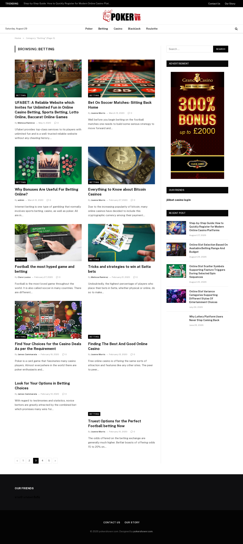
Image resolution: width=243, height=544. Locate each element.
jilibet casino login (179, 199)
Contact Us (214, 3)
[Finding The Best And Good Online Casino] (121, 320)
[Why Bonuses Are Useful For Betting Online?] (48, 165)
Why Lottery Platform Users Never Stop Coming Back (206, 318)
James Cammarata (27, 354)
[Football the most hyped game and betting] (48, 243)
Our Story (230, 3)
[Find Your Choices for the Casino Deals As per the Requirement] (48, 320)
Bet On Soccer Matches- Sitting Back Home (120, 105)
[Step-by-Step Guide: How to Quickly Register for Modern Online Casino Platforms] (176, 228)
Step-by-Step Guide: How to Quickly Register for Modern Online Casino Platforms (206, 227)
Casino (118, 28)
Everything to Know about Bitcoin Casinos (117, 191)
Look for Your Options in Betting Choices (42, 385)
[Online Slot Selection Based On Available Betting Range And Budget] (176, 249)
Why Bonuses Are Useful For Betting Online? (46, 191)
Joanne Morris (98, 113)
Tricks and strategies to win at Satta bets (119, 269)
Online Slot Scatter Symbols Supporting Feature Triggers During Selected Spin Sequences (207, 271)
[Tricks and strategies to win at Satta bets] (121, 243)
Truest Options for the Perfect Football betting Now (114, 423)
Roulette (152, 28)
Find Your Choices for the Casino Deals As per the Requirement (48, 346)
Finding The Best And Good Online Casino (117, 346)
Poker (89, 28)
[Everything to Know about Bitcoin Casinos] (121, 165)
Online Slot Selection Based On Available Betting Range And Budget (62, 3)
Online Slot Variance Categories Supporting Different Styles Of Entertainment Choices (203, 297)
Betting (103, 28)
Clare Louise (24, 277)
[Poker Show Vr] (121, 15)
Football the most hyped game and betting (44, 269)
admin (21, 200)
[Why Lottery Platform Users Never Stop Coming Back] (176, 321)
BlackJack (134, 28)
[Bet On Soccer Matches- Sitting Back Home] (121, 78)
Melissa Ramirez (26, 123)
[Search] (236, 29)
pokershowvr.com (143, 531)
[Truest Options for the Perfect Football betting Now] (121, 397)
